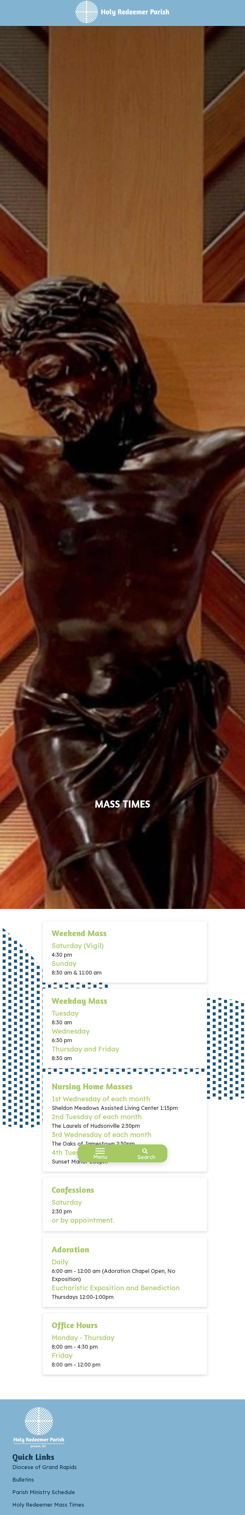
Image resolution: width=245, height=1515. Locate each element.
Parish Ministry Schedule (43, 1492)
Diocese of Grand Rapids (44, 1467)
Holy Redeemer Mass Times (48, 1504)
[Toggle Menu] (100, 1151)
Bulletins (23, 1479)
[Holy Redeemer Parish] (122, 13)
